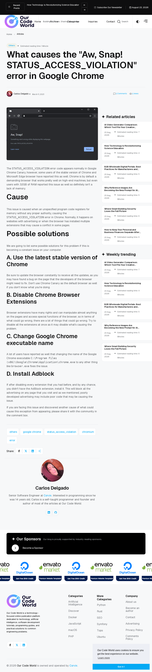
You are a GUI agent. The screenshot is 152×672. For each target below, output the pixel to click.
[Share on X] (25, 451)
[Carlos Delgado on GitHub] (55, 512)
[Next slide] (84, 9)
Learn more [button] (104, 658)
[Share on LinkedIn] (32, 451)
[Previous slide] (84, 5)
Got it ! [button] (121, 666)
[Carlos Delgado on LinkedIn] (48, 512)
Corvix (48, 495)
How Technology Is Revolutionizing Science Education (53, 5)
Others (12, 45)
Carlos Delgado (52, 488)
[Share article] (39, 451)
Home (9, 34)
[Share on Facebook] (19, 451)
